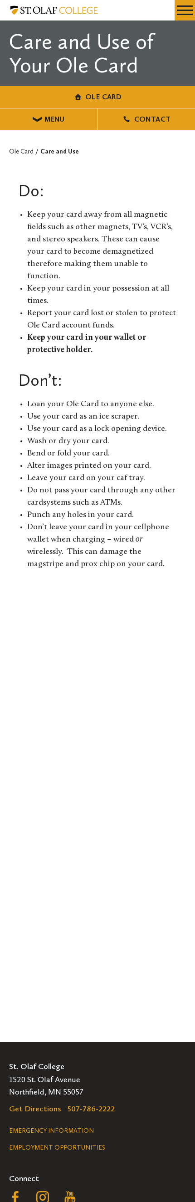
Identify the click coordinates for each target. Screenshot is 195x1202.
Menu (54, 119)
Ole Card (103, 96)
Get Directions (35, 1109)
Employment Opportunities (57, 1147)
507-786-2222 (91, 1109)
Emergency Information (51, 1131)
